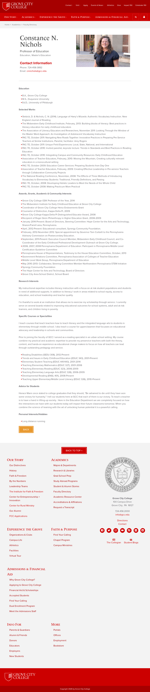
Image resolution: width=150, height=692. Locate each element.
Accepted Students (19, 595)
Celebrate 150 (140, 5)
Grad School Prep (62, 475)
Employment (59, 640)
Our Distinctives (17, 465)
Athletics (110, 5)
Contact (122, 524)
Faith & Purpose (64, 529)
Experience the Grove (24, 529)
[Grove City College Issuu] (129, 530)
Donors (13, 640)
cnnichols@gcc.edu (37, 71)
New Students (16, 656)
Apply (85, 5)
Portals (56, 630)
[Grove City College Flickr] (136, 530)
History (13, 470)
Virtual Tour (15, 555)
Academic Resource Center (67, 496)
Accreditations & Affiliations (67, 502)
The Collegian (114, 542)
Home (7, 25)
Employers (14, 651)
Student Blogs (131, 542)
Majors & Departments (64, 465)
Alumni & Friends (18, 635)
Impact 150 (128, 5)
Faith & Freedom (17, 475)
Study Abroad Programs (65, 481)
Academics (16, 25)
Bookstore (58, 645)
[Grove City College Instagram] (115, 530)
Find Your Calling (62, 534)
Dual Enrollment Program (22, 606)
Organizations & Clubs (20, 534)
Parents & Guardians (19, 630)
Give (119, 5)
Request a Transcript (63, 507)
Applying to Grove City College (25, 585)
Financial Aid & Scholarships (23, 590)
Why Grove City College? (22, 579)
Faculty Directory (30, 25)
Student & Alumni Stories (66, 486)
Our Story (15, 460)
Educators (14, 645)
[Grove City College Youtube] (122, 530)
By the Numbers (17, 481)
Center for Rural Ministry (21, 505)
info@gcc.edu (122, 514)
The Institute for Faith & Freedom (26, 491)
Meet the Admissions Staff (22, 611)
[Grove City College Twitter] (109, 530)
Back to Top (73, 450)
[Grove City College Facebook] (102, 530)
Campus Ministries (62, 545)
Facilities (13, 550)
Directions (122, 520)
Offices (57, 635)
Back (26, 429)
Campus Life (15, 540)
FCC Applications (18, 516)
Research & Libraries (63, 470)
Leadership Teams (18, 486)
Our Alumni (15, 510)
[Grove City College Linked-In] (142, 530)
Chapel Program (61, 540)
